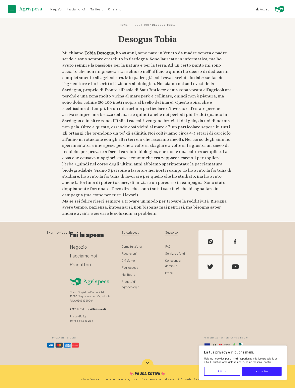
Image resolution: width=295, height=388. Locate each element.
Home (124, 24)
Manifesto (96, 9)
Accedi (265, 9)
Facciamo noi (75, 9)
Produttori (140, 24)
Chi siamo (114, 9)
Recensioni (129, 253)
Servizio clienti (175, 253)
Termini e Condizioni (82, 320)
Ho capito (262, 371)
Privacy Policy (78, 316)
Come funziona (132, 246)
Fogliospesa (130, 267)
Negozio (56, 9)
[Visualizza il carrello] (279, 9)
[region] (243, 362)
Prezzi (169, 273)
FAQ (168, 246)
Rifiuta (222, 371)
